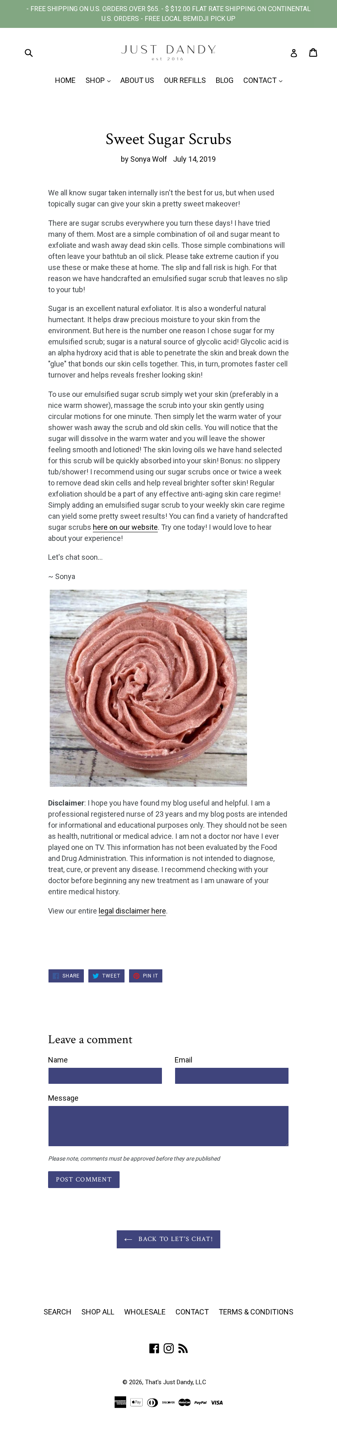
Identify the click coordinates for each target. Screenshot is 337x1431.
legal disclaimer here (132, 911)
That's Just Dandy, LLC (175, 1382)
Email (183, 1060)
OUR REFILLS (185, 80)
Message (63, 1098)
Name (58, 1060)
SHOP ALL (97, 1311)
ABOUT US (137, 80)
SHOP (100, 80)
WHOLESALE (145, 1311)
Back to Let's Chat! (174, 1239)
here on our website (125, 527)
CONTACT (264, 80)
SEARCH (58, 1311)
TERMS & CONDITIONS (256, 1311)
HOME (65, 80)
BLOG (224, 80)
